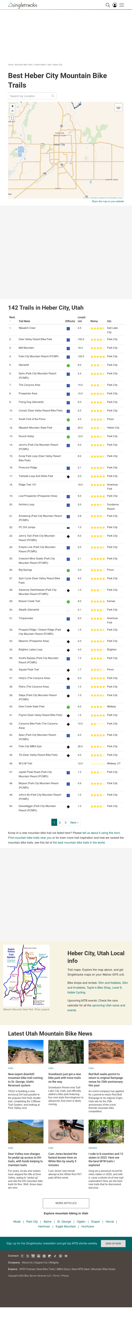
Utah (49, 64)
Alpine (47, 1221)
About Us (27, 1262)
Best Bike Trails (46, 1269)
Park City (32, 1221)
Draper (95, 1221)
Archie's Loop (26, 504)
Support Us (40, 1262)
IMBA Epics (63, 1269)
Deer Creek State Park (31, 706)
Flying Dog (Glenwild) (31, 402)
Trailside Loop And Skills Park (36, 476)
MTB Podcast (27, 1269)
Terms (56, 1275)
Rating (94, 321)
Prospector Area (28, 393)
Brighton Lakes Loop (30, 649)
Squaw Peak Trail (29, 669)
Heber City (57, 64)
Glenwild (24, 365)
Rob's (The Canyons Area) (34, 686)
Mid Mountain (26, 347)
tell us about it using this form (101, 833)
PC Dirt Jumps (27, 527)
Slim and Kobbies (109, 982)
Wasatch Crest (27, 328)
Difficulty (70, 321)
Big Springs (25, 570)
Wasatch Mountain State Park (35, 427)
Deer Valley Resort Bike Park (35, 339)
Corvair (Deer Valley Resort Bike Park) (41, 410)
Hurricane (87, 1226)
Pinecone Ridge (28, 467)
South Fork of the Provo (32, 419)
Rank (12, 317)
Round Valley (26, 436)
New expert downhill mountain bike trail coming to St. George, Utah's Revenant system (25, 1079)
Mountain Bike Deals (103, 1269)
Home (10, 64)
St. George (64, 1221)
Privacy (65, 1275)
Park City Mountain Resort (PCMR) (39, 356)
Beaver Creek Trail (29, 601)
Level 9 (117, 987)
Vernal (110, 1221)
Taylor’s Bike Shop (99, 987)
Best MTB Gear (81, 1269)
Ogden (81, 1221)
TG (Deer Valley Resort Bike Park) (38, 755)
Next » (74, 822)
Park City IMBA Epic (30, 746)
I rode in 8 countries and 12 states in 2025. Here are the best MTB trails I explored (106, 1159)
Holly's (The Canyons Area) (34, 678)
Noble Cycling (76, 992)
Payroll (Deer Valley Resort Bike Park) (40, 715)
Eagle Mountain (66, 1226)
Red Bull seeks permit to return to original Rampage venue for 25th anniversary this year (106, 1079)
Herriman (44, 1226)
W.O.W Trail (25, 763)
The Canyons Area (29, 385)
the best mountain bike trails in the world (79, 842)
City (109, 321)
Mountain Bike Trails (24, 64)
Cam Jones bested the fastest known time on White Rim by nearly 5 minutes (62, 1159)
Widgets (54, 1262)
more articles (66, 1203)
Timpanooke (26, 618)
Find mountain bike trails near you (30, 837)
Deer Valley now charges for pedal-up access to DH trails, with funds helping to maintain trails (25, 1159)
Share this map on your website (108, 201)
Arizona (93, 1147)
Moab (17, 1221)
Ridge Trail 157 (27, 484)
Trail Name (24, 321)
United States (40, 64)
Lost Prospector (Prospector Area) (38, 496)
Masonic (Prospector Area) (34, 641)
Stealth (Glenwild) (29, 609)
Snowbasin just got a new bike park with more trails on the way (64, 1077)
